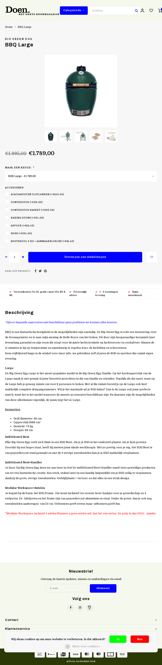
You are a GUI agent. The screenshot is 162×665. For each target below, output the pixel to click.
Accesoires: (14, 187)
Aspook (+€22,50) (22, 225)
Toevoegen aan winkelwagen (85, 256)
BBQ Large (24, 27)
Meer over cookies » (86, 646)
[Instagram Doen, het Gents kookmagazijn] (80, 607)
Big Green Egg (18, 39)
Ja (118, 639)
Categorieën (72, 10)
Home (9, 27)
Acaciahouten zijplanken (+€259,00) (37, 194)
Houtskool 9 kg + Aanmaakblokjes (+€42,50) (42, 241)
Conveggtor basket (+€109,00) (33, 210)
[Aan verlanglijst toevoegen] (151, 257)
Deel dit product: (18, 271)
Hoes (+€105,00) (21, 233)
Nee (140, 639)
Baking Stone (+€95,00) (27, 218)
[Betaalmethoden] (40, 654)
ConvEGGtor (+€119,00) (27, 202)
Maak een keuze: (19, 167)
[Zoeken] (136, 10)
